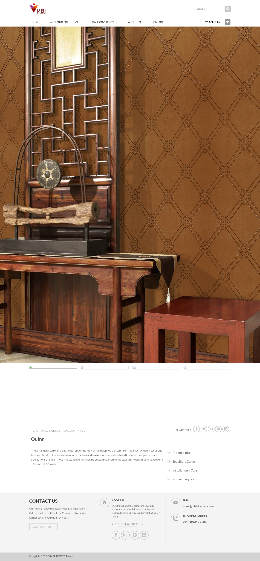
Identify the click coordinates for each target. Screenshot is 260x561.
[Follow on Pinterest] (135, 535)
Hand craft (70, 430)
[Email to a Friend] (211, 429)
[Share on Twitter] (204, 429)
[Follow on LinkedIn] (144, 535)
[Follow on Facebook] (116, 535)
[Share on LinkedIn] (225, 429)
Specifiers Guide (183, 461)
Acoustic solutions (64, 22)
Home (35, 22)
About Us (134, 22)
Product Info (181, 453)
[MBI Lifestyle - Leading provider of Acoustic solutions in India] (38, 8)
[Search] (228, 9)
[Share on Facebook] (196, 429)
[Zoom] (4, 358)
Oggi (83, 430)
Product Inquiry (183, 479)
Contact (157, 22)
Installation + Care (184, 470)
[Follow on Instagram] (125, 535)
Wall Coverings (103, 22)
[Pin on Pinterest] (218, 429)
